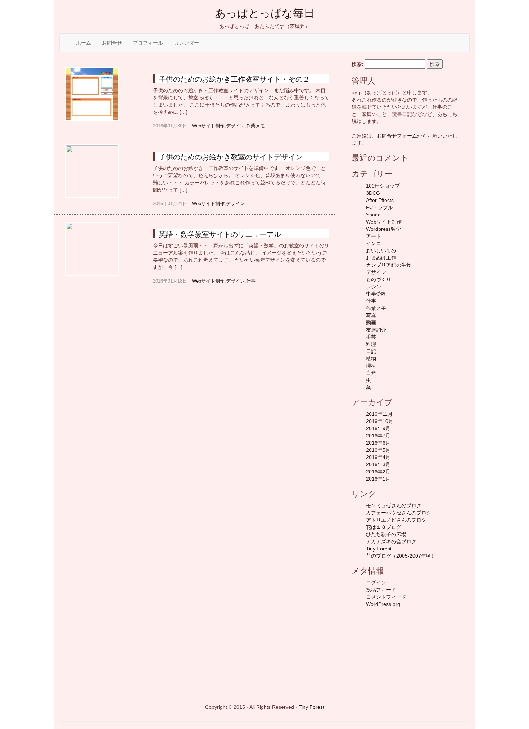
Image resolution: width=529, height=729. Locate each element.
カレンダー (186, 43)
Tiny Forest (379, 549)
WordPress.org (383, 604)
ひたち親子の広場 (386, 534)
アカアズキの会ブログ (391, 541)
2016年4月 (378, 457)
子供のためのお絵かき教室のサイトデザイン (231, 157)
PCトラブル (379, 207)
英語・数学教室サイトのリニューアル (220, 234)
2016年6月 (378, 443)
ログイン (376, 582)
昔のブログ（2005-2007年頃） (401, 556)
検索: (357, 64)
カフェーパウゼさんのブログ (398, 513)
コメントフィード (386, 597)
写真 (371, 315)
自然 (371, 373)
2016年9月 (378, 428)
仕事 (251, 281)
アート (373, 236)
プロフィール (148, 43)
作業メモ (255, 126)
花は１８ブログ (383, 527)
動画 (371, 322)
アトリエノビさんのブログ (396, 520)
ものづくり (378, 279)
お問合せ (112, 43)
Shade (373, 214)
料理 (371, 344)
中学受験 (376, 294)
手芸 (371, 337)
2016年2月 (378, 471)
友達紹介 (376, 330)
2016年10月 (379, 421)
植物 (371, 358)
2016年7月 (378, 435)
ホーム (83, 43)
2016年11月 (379, 414)
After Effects (380, 200)
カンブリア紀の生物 (388, 265)
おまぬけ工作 (381, 258)
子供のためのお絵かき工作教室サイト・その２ (234, 79)
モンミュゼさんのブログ (393, 505)
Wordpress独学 (383, 229)
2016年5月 (378, 450)
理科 (371, 366)
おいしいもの (381, 250)
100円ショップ (383, 186)
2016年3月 (378, 464)
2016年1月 (378, 479)
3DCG (373, 193)
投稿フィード (381, 590)
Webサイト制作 (208, 126)
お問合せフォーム (397, 136)
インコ (373, 243)
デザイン (235, 126)
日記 (371, 351)
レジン (373, 286)
